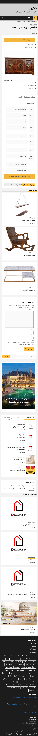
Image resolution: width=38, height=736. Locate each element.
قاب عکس (6, 673)
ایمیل (32, 335)
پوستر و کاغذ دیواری (11, 682)
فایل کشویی (14, 673)
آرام (34, 659)
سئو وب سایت (32, 727)
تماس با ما (33, 644)
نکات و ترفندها (26, 395)
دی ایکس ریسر (9, 664)
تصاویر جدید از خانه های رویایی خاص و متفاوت (18, 400)
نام (32, 330)
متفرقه (11, 676)
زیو (34, 667)
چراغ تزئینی (19, 685)
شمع (12, 670)
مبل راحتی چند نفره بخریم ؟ (17, 460)
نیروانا (24, 682)
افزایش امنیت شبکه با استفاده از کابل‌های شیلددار (16, 449)
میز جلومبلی (32, 682)
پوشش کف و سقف (30, 685)
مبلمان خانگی (33, 24)
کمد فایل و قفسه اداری (14, 688)
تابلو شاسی (32, 662)
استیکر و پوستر (15, 659)
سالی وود (16, 667)
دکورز (33, 8)
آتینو (5, 656)
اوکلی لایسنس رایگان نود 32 (28, 723)
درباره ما (34, 646)
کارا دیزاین (24, 688)
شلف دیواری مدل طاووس (28, 220)
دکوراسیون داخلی (30, 664)
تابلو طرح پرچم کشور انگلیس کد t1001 (21, 486)
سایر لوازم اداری (31, 670)
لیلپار (33, 676)
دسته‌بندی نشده (21, 424)
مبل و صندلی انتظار (20, 676)
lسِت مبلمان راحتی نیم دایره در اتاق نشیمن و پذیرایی (22, 656)
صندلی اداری (32, 673)
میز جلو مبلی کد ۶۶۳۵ (29, 290)
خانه (35, 21)
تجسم (24, 662)
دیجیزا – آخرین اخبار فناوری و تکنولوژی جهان (24, 698)
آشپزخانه (28, 659)
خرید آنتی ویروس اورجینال (19, 731)
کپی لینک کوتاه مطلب (28, 185)
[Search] (3, 18)
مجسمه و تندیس (30, 679)
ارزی (10, 734)
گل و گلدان (32, 690)
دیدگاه (31, 310)
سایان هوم (9, 667)
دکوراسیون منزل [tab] (7, 418)
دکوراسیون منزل (20, 664)
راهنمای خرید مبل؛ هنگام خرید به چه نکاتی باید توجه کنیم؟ (19, 490)
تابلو (7, 659)
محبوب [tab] (19, 417)
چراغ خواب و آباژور (9, 685)
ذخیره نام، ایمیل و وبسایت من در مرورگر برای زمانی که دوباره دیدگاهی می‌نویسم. (20, 344)
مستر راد (21, 679)
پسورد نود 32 (32, 721)
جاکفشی (28, 181)
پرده (19, 682)
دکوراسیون (18, 662)
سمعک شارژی (21, 437)
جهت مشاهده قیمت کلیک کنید (19, 40)
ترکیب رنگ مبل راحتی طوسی (17, 470)
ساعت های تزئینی (26, 667)
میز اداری (5, 679)
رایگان (34, 729)
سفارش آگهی (32, 649)
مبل (29, 676)
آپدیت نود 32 (32, 719)
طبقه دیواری (23, 673)
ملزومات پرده (13, 679)
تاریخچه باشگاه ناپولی (19, 427)
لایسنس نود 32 (32, 725)
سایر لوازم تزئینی (20, 670)
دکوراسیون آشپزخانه (8, 662)
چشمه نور (32, 688)
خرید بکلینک (33, 717)
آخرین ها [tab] (30, 417)
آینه (22, 659)
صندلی (6, 670)
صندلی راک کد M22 (29, 255)
